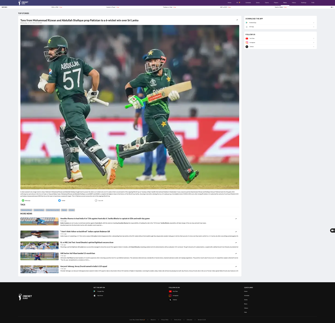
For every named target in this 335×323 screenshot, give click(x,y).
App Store (100, 295)
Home (229, 2)
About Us (153, 319)
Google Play (100, 291)
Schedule (248, 2)
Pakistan (64, 210)
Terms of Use (177, 319)
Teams (267, 2)
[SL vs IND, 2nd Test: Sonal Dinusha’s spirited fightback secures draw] (39, 245)
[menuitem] (38, 200)
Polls (313, 2)
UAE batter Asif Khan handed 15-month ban (77, 253)
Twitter (252, 46)
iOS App (251, 26)
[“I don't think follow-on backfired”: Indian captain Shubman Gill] (39, 234)
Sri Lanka (71, 210)
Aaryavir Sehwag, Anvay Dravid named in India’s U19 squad (83, 266)
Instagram (252, 42)
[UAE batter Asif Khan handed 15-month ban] (39, 256)
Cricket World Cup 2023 (52, 210)
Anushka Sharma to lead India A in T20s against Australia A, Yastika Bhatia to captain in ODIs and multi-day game (105, 218)
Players (276, 2)
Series (258, 2)
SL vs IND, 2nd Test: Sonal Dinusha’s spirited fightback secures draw (86, 242)
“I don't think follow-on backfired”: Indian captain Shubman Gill (85, 231)
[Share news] (237, 20)
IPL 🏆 (238, 2)
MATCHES (4, 7)
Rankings (303, 2)
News (285, 2)
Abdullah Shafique (39, 210)
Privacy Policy (164, 319)
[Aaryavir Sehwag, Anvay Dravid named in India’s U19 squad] (39, 269)
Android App (252, 22)
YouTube (252, 38)
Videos (294, 2)
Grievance (189, 319)
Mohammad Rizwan (26, 210)
